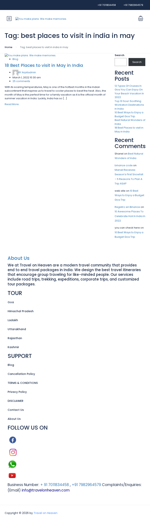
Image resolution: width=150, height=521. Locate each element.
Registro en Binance (127, 207)
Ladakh (13, 320)
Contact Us (16, 410)
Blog (15, 59)
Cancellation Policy (21, 374)
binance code (124, 165)
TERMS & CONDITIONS (23, 383)
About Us (18, 258)
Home (8, 47)
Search (119, 55)
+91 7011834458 (106, 5)
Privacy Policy (17, 392)
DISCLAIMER (15, 401)
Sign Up (127, 19)
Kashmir (13, 347)
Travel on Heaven (45, 513)
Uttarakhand (17, 329)
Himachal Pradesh (21, 311)
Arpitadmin (27, 72)
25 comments (21, 81)
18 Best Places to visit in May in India (44, 65)
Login (113, 19)
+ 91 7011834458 (54, 484)
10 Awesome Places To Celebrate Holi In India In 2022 (130, 216)
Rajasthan (15, 338)
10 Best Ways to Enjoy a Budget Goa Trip (129, 114)
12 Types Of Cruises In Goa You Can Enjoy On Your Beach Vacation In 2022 (129, 91)
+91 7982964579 (133, 5)
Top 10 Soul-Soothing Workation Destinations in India (129, 105)
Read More (12, 104)
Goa (11, 302)
